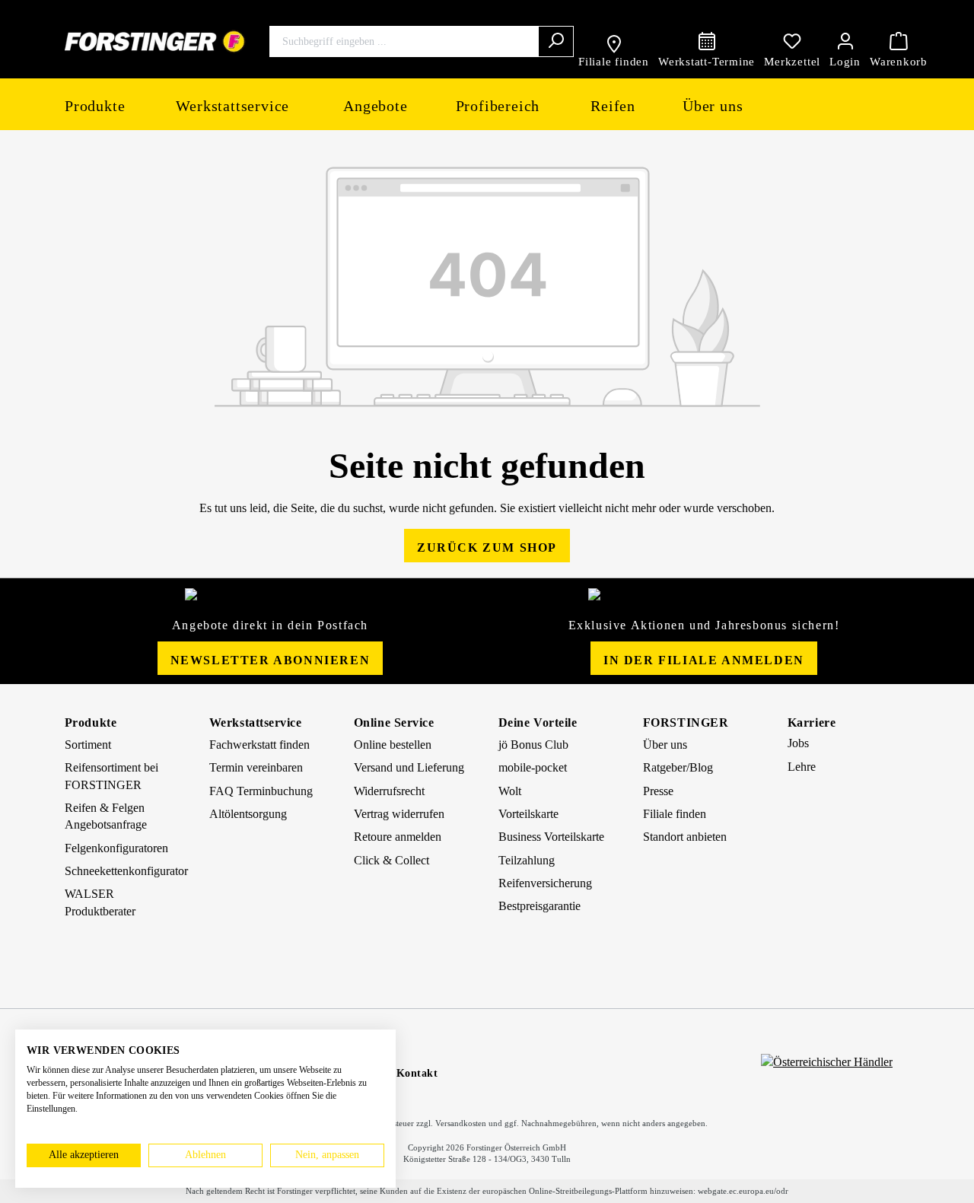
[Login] (845, 41)
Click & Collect (391, 860)
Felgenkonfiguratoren (116, 848)
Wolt (509, 790)
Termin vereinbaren (256, 767)
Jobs (798, 743)
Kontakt (417, 1073)
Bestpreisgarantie (539, 905)
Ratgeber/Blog (678, 767)
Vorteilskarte (528, 813)
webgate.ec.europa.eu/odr (743, 1190)
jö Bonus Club (533, 744)
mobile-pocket (532, 767)
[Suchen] (556, 41)
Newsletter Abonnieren (270, 660)
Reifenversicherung (545, 883)
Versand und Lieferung (409, 767)
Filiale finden (674, 813)
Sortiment (88, 744)
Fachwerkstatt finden (259, 744)
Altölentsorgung (248, 813)
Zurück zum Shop (487, 547)
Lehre (802, 766)
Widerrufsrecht (389, 790)
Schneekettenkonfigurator (126, 870)
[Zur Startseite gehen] (155, 41)
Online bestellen (392, 744)
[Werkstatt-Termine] (706, 41)
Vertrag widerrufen (399, 813)
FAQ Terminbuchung (261, 790)
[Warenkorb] (898, 41)
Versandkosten (460, 1123)
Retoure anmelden (397, 836)
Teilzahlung (526, 860)
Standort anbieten (685, 836)
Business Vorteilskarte (551, 836)
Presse (658, 790)
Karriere (812, 722)
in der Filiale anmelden (703, 660)
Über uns (665, 744)
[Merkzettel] (792, 41)
